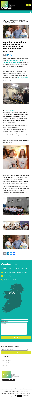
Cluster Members (6, 365)
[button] (30, 11)
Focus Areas (5, 363)
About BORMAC (6, 360)
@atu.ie (12, 276)
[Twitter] (27, 5)
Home (5, 20)
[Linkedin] (30, 5)
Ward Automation (22, 77)
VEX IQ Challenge (11, 111)
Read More (26, 396)
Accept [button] (19, 396)
